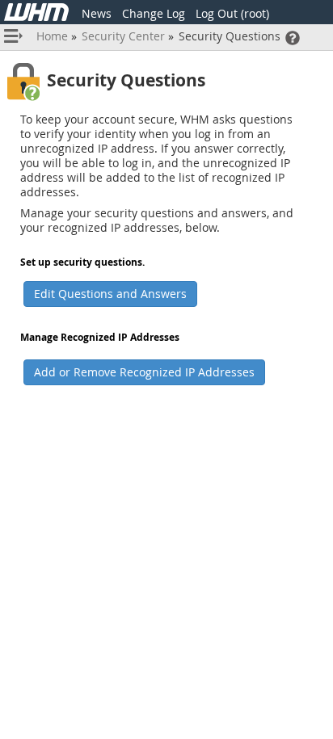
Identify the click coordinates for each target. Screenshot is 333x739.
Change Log (153, 13)
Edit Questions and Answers (110, 293)
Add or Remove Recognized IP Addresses (144, 372)
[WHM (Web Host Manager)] (36, 16)
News (97, 13)
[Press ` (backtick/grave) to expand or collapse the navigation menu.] (15, 37)
